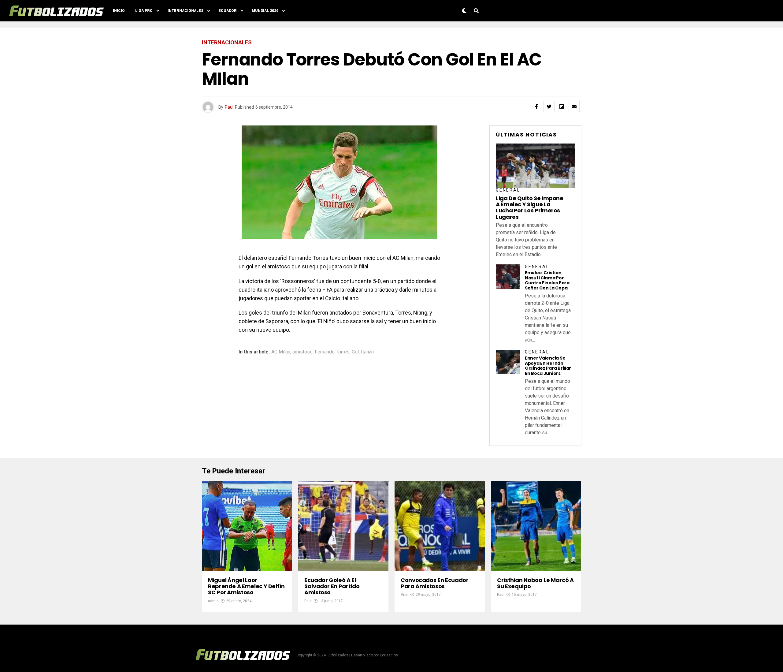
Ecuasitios (389, 655)
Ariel (404, 594)
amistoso (302, 351)
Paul (229, 107)
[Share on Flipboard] (561, 106)
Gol (355, 351)
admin (213, 601)
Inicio (119, 11)
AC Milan (280, 351)
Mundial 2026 (265, 11)
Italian (367, 351)
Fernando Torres (332, 351)
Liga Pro (144, 11)
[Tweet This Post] (549, 106)
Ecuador (227, 11)
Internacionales (185, 11)
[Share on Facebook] (536, 106)
